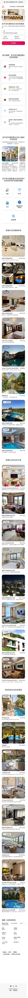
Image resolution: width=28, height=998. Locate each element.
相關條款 (15, 990)
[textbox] (7, 38)
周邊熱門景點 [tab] (5, 923)
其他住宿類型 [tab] (14, 923)
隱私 (10, 990)
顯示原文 (21, 2)
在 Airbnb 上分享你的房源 (17, 6)
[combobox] (13, 33)
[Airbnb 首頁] (3, 6)
